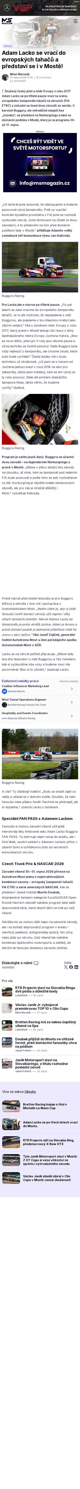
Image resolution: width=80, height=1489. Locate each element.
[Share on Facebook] (71, 967)
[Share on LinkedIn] (76, 967)
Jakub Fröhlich (23, 1050)
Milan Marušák (23, 1012)
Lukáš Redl (21, 995)
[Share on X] (66, 967)
